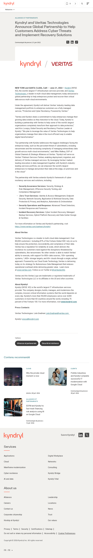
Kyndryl (68, 88)
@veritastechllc (58, 270)
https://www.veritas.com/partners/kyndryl (32, 226)
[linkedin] (80, 435)
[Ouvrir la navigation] (88, 3)
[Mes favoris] (75, 3)
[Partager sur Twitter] (67, 42)
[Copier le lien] (76, 42)
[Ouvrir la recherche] (82, 3)
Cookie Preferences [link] (66, 533)
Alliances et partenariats (26, 18)
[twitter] (87, 435)
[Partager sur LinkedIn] (72, 42)
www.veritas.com (24, 270)
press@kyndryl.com (30, 319)
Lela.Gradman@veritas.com (58, 313)
